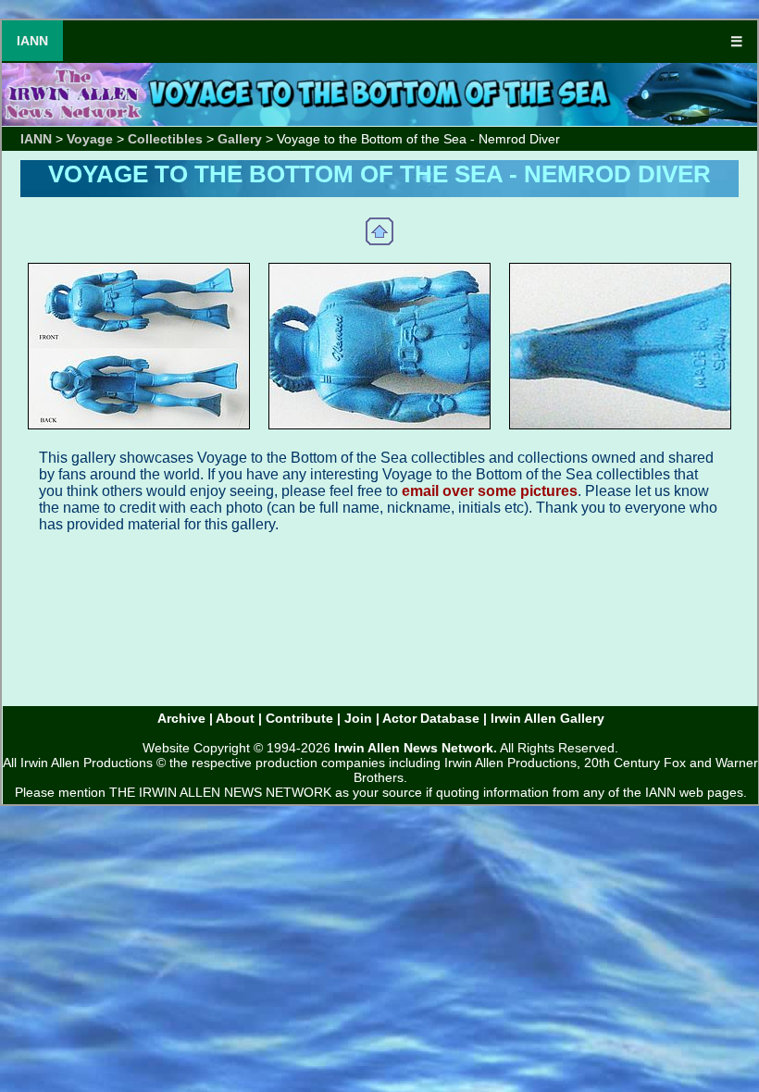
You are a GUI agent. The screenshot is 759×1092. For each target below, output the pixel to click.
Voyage (90, 138)
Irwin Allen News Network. (415, 747)
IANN (32, 40)
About (235, 718)
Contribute (299, 718)
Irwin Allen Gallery (547, 718)
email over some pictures (490, 491)
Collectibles (165, 138)
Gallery (240, 138)
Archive (181, 718)
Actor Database (430, 718)
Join (358, 718)
